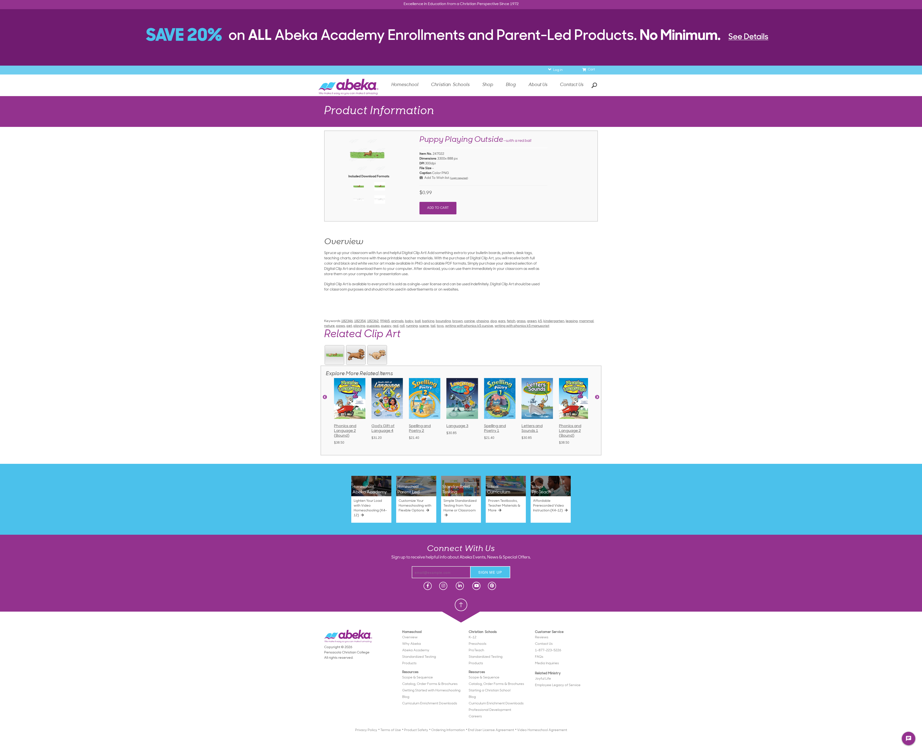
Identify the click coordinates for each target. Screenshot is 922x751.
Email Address (424, 137)
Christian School (479, 91)
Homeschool (445, 91)
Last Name (427, 120)
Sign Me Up (460, 173)
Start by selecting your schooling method (461, 85)
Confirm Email (424, 153)
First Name (427, 104)
